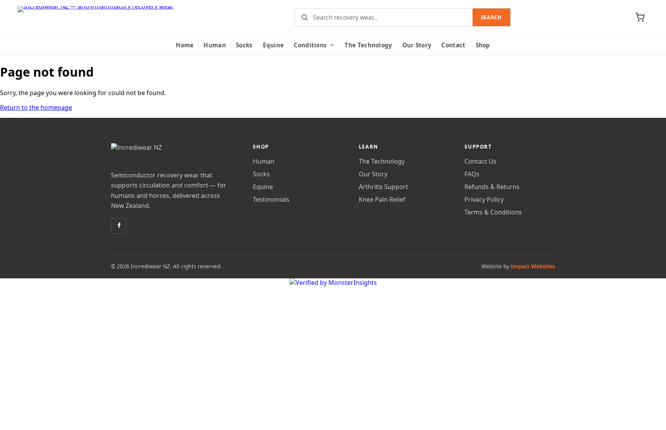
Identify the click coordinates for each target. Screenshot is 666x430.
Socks (244, 45)
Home (184, 45)
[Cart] (639, 17)
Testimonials (271, 199)
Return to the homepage (36, 107)
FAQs (471, 174)
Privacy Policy (484, 199)
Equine (273, 45)
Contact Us (480, 161)
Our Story (417, 45)
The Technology (368, 45)
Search (491, 17)
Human (215, 45)
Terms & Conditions (493, 212)
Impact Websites (533, 266)
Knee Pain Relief (382, 199)
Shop (483, 45)
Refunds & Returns (492, 186)
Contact (453, 45)
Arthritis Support (383, 186)
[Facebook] (118, 226)
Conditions (310, 45)
